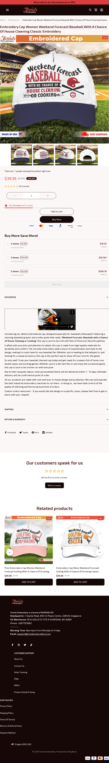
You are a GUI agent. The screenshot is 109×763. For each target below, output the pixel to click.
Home (2, 20)
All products (13, 20)
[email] (34, 634)
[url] (72, 751)
